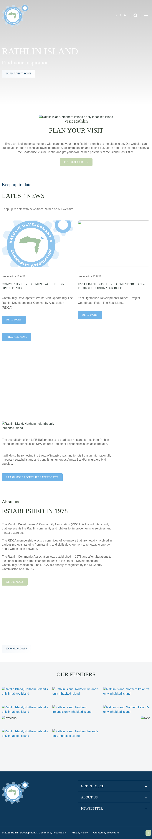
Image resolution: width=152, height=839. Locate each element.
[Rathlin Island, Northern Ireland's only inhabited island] (15, 15)
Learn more (14, 581)
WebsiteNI (113, 832)
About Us (89, 797)
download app (16, 648)
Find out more (74, 162)
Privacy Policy (80, 832)
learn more (14, 393)
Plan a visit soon (18, 73)
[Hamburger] (146, 15)
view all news (16, 336)
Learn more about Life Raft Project (32, 477)
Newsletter (92, 808)
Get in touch (92, 786)
